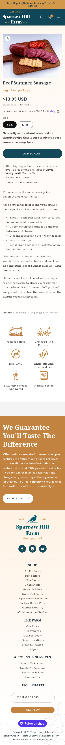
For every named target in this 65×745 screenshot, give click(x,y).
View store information (21, 182)
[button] (58, 17)
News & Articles (32, 644)
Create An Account (32, 668)
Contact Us (32, 677)
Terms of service (30, 735)
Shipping (6, 105)
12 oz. (25, 124)
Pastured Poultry (32, 607)
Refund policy (20, 739)
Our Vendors (32, 630)
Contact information (41, 739)
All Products (33, 571)
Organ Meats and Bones (32, 598)
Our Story (32, 626)
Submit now (32, 710)
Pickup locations (32, 640)
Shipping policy (50, 735)
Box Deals (32, 580)
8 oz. (9, 124)
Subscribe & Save (33, 672)
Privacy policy (11, 735)
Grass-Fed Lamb (32, 594)
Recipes (33, 649)
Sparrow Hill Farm (43, 732)
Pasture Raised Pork (32, 603)
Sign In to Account (32, 663)
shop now (15, 498)
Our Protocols (32, 635)
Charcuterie (32, 584)
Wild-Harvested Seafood (32, 612)
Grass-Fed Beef (32, 589)
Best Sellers (32, 575)
